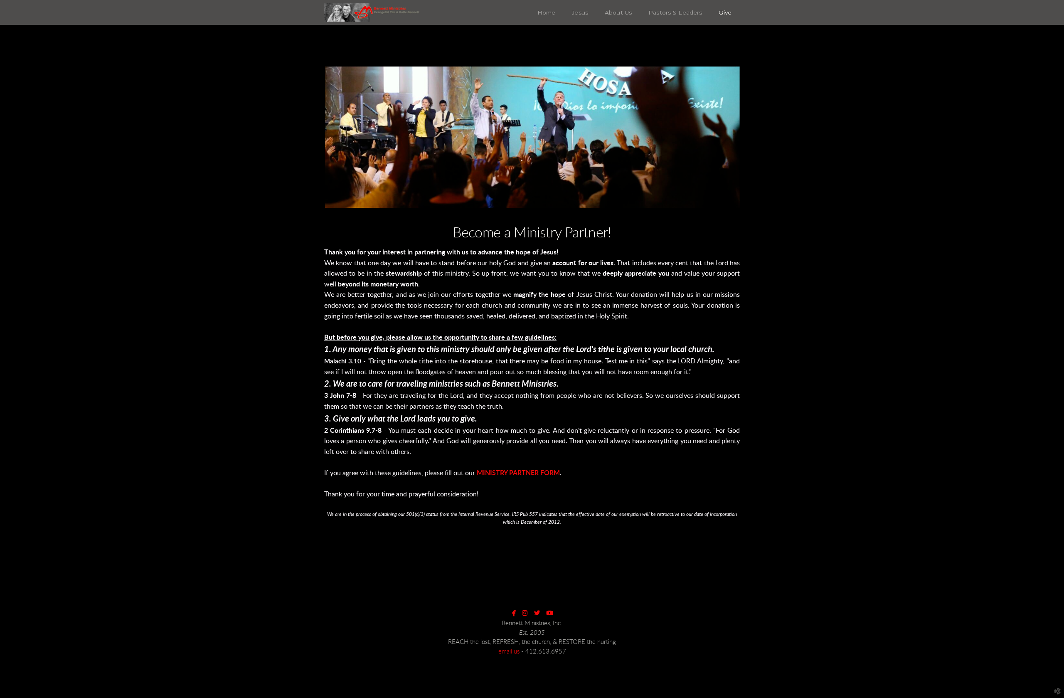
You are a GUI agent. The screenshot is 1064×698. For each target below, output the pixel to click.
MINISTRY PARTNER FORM (518, 473)
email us (509, 652)
